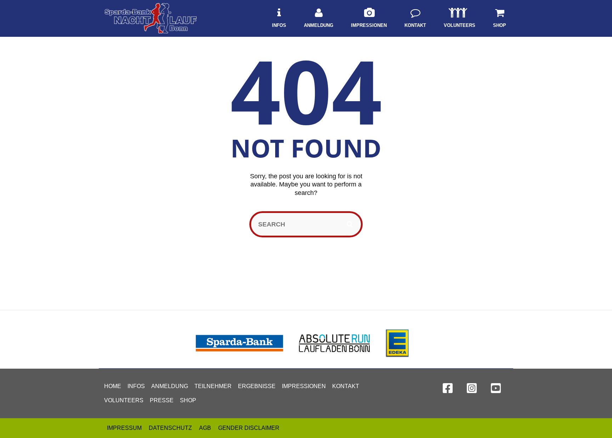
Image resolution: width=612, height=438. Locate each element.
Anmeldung (169, 386)
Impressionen (304, 386)
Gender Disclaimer (248, 428)
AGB (205, 428)
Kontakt (345, 386)
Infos (136, 386)
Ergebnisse (257, 386)
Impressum (124, 428)
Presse (162, 400)
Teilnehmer (213, 386)
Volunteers (123, 400)
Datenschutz (170, 428)
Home (112, 386)
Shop (188, 400)
